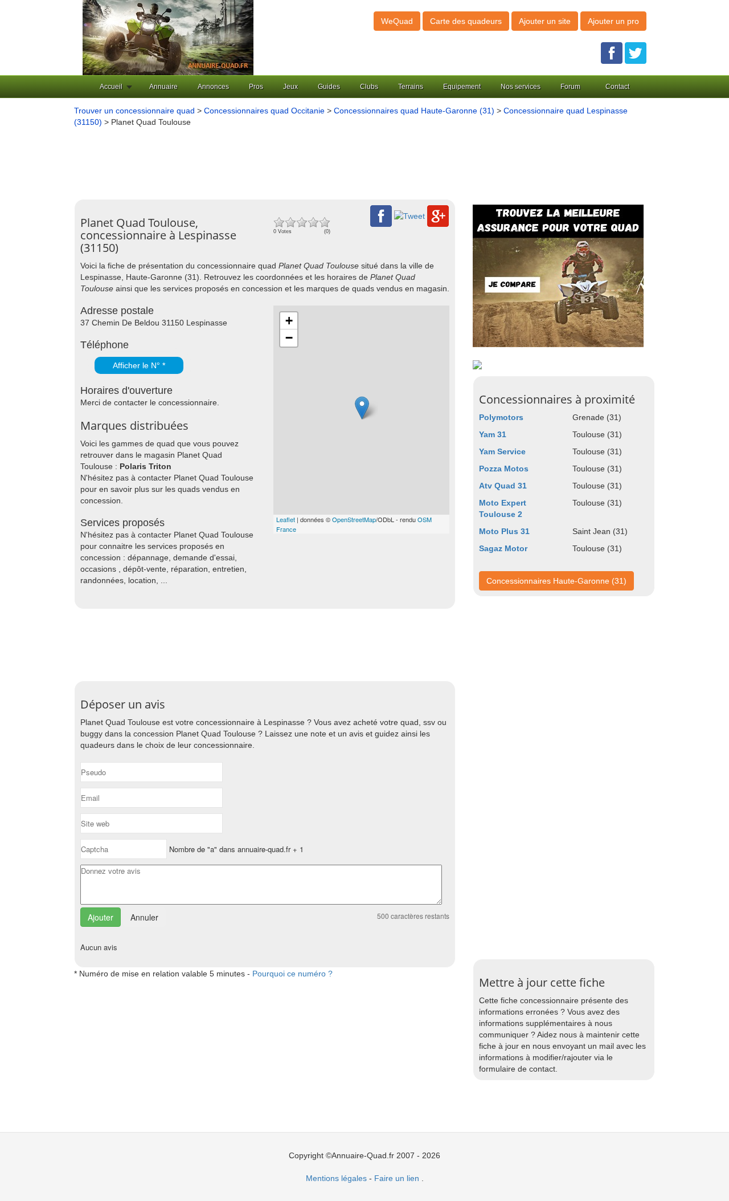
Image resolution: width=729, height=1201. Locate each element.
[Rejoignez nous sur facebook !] (611, 52)
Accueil (111, 87)
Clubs (369, 87)
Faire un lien (396, 1178)
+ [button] (289, 321)
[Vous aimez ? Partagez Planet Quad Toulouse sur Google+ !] (438, 215)
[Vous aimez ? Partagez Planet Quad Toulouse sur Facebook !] (381, 215)
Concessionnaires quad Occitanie (264, 110)
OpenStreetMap (354, 519)
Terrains (410, 87)
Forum (570, 87)
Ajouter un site (545, 21)
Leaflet (285, 519)
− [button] (289, 338)
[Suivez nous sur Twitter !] (635, 52)
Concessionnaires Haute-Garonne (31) (556, 580)
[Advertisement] (347, 159)
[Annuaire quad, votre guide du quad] (168, 37)
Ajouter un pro (613, 21)
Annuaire (163, 87)
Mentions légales (336, 1178)
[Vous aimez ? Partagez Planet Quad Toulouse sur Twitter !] (409, 215)
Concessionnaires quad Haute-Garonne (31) (414, 110)
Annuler (144, 917)
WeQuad (397, 21)
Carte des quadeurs (466, 21)
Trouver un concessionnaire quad (134, 110)
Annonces (213, 87)
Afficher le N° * (139, 365)
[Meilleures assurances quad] (558, 275)
